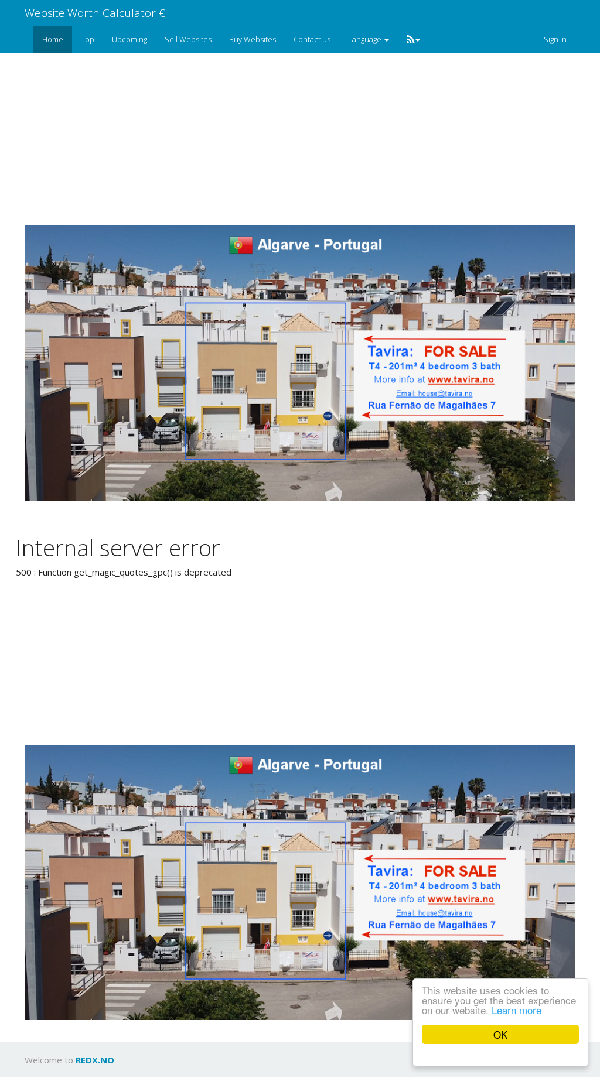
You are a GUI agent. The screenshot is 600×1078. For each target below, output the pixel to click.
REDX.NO (95, 1060)
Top (87, 39)
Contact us (312, 39)
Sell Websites (188, 39)
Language (365, 39)
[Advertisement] (309, 138)
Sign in (555, 39)
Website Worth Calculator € (95, 12)
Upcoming (129, 39)
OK (500, 1034)
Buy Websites (252, 39)
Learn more (516, 1009)
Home (52, 39)
